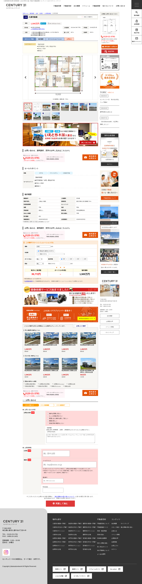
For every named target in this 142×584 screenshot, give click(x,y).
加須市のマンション (74, 531)
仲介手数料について (103, 550)
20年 (85, 259)
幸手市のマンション (74, 545)
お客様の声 (109, 321)
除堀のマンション (56, 386)
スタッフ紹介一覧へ (110, 272)
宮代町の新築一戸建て (89, 538)
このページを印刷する (110, 58)
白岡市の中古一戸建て (59, 542)
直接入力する (43, 254)
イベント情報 (110, 327)
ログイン (109, 164)
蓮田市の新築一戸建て (89, 523)
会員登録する (110, 159)
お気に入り (114, 545)
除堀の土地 (67, 386)
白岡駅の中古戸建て (45, 384)
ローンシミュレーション (55, 39)
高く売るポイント (102, 547)
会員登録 (136, 24)
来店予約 (136, 33)
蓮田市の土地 (87, 534)
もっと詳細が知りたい (56, 416)
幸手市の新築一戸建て (75, 538)
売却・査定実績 (102, 531)
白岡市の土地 (57, 549)
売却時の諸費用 (102, 538)
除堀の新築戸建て (29, 386)
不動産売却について (110, 198)
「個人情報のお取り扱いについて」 (64, 496)
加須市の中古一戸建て (75, 527)
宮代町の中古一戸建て (89, 542)
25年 (78, 259)
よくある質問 (101, 554)
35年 (64, 259)
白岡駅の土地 (71, 384)
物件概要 (40, 39)
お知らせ (114, 531)
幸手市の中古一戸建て (75, 542)
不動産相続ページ (102, 527)
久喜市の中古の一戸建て (60, 527)
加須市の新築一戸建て (75, 523)
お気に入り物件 (81, 326)
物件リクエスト (136, 41)
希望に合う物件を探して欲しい (58, 418)
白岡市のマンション (59, 545)
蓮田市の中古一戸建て (89, 527)
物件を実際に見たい (55, 413)
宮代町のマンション (89, 545)
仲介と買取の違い (102, 543)
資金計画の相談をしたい (56, 423)
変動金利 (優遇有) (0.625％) (46, 251)
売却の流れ (100, 534)
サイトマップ (110, 332)
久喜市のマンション (59, 531)
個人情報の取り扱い (127, 527)
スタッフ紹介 (115, 527)
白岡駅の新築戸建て (30, 384)
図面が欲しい (53, 421)
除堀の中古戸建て (43, 386)
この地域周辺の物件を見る (38, 29)
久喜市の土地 (57, 534)
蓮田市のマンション (89, 531)
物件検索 (136, 15)
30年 (71, 259)
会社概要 (109, 316)
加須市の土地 (72, 534)
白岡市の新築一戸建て (59, 538)
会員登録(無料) (29, 281)
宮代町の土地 (87, 549)
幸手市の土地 (72, 549)
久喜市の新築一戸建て (59, 523)
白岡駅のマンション (59, 384)
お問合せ (69, 39)
